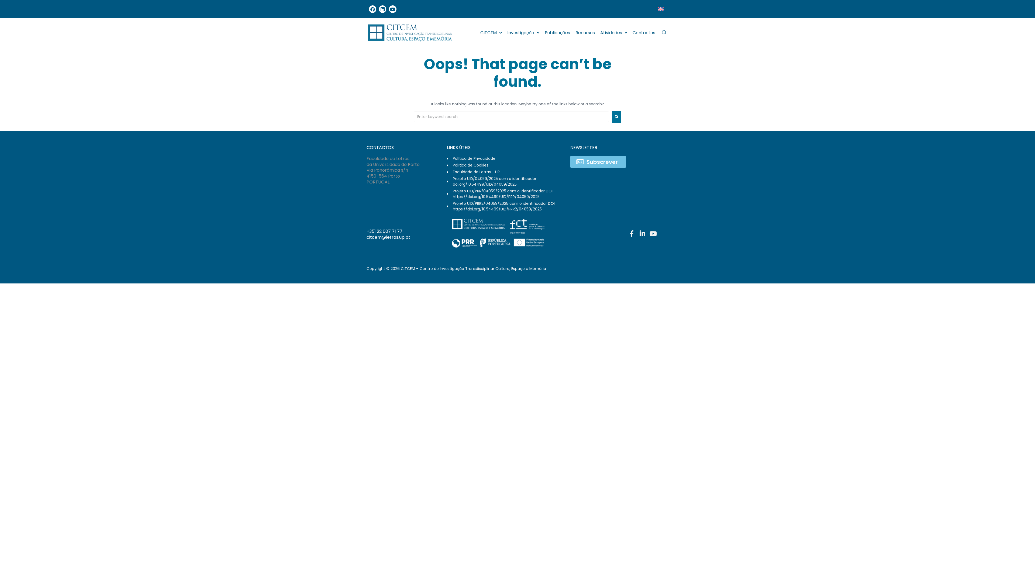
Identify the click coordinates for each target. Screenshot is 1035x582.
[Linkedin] (382, 9)
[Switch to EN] (661, 9)
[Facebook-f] (631, 233)
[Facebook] (372, 9)
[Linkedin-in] (642, 233)
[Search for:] (511, 117)
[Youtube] (392, 9)
